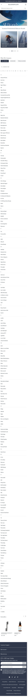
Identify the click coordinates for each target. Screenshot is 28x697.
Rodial (2, 469)
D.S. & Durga (3, 181)
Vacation (2, 570)
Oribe (2, 421)
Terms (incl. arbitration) (14, 673)
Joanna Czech (3, 297)
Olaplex (2, 416)
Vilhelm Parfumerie (5, 583)
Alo (1, 87)
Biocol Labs (3, 127)
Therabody (3, 542)
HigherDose (3, 262)
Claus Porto (3, 168)
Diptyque (2, 191)
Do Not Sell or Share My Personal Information (10, 684)
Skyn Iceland (3, 490)
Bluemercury (3, 135)
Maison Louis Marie (5, 348)
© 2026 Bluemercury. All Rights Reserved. (13, 693)
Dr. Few (2, 198)
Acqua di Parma (4, 77)
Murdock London (4, 373)
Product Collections (17, 690)
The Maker (3, 537)
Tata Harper (3, 525)
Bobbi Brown (3, 137)
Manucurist (3, 351)
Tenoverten (3, 527)
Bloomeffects (3, 130)
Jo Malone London (4, 295)
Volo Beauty (3, 591)
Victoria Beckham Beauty (6, 578)
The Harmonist (4, 532)
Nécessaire (3, 403)
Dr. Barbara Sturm (4, 193)
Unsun (2, 565)
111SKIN (2, 611)
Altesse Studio (4, 92)
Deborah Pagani (4, 183)
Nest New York (4, 393)
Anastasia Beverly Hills (5, 95)
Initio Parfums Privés (5, 277)
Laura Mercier (3, 325)
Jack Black (3, 287)
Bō (1, 150)
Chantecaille (3, 158)
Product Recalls (9, 690)
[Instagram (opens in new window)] (9, 676)
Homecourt (3, 264)
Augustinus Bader (4, 107)
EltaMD (2, 216)
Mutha (2, 375)
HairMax (2, 249)
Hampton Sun (3, 252)
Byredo (2, 148)
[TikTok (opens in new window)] (15, 676)
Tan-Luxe (2, 522)
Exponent (3, 226)
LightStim (3, 335)
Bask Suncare (3, 120)
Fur (1, 231)
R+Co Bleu (3, 459)
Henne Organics (4, 257)
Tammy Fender (4, 520)
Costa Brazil (3, 173)
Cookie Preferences (12, 681)
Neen (2, 391)
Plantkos (2, 441)
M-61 (2, 345)
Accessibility (14, 687)
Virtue (2, 588)
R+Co (2, 457)
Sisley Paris (3, 482)
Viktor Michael (4, 581)
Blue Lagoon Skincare (5, 132)
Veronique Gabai (4, 576)
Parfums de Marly (4, 429)
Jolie (1, 302)
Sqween (2, 500)
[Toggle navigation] (1, 4)
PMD (2, 444)
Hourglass (3, 267)
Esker (2, 221)
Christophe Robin (4, 163)
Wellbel (2, 596)
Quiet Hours (3, 452)
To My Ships (3, 545)
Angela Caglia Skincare (5, 97)
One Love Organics (4, 419)
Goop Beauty (3, 244)
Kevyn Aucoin (3, 307)
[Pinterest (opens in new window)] (18, 676)
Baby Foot (3, 115)
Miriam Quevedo (4, 366)
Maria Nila (3, 355)
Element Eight (3, 211)
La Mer (2, 318)
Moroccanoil (3, 371)
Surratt (2, 510)
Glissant (2, 241)
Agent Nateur (3, 85)
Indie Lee (2, 274)
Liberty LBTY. (3, 333)
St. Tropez (3, 502)
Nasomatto (3, 386)
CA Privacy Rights (22, 684)
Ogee (2, 414)
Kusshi (2, 312)
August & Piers (4, 105)
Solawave (3, 497)
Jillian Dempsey (4, 292)
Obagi (2, 409)
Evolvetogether (4, 223)
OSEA (2, 424)
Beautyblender (4, 125)
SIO (1, 480)
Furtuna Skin (3, 234)
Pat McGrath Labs (4, 431)
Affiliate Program (21, 687)
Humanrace (3, 269)
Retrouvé (2, 462)
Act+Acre (2, 80)
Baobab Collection (4, 117)
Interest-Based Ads (6, 687)
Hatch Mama (3, 254)
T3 (1, 517)
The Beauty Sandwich (5, 530)
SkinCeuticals (3, 485)
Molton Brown (4, 368)
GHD (2, 239)
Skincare (12, 61)
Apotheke (3, 100)
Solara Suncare (4, 495)
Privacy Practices (14, 671)
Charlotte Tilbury (4, 160)
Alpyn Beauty (3, 90)
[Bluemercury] (13, 4)
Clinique (2, 170)
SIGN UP (24, 663)
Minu (2, 363)
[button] (25, 4)
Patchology (3, 434)
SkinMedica (3, 487)
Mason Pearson (4, 360)
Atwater (2, 102)
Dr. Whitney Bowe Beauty (6, 201)
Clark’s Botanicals (4, 165)
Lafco (2, 320)
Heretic (2, 259)
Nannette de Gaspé (5, 381)
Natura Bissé (3, 388)
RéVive (2, 472)
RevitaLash (3, 464)
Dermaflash (3, 186)
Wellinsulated (3, 598)
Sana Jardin (3, 477)
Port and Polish (4, 446)
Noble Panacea (4, 398)
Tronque (2, 555)
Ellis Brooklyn (3, 213)
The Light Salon (4, 535)
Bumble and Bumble (5, 145)
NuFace (2, 401)
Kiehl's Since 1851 (4, 310)
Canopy (2, 155)
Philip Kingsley (4, 439)
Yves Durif (3, 606)
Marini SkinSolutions (5, 358)
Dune (2, 203)
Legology (2, 328)
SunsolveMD (3, 505)
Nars (2, 383)
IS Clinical (3, 282)
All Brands (5, 61)
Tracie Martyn (3, 550)
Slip (1, 492)
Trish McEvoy (3, 552)
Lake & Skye (3, 323)
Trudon (2, 558)
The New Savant (4, 540)
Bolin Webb (3, 140)
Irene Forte (3, 279)
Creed (2, 175)
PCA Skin (2, 436)
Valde (2, 573)
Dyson (2, 206)
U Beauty (2, 563)
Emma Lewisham (4, 218)
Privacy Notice (4, 681)
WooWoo (2, 601)
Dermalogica (3, 188)
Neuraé (2, 396)
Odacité (2, 411)
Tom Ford (3, 547)
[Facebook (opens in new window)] (12, 676)
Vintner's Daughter (4, 585)
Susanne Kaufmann (5, 512)
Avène (2, 110)
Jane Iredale (3, 290)
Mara (2, 353)
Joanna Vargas (4, 300)
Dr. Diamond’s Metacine (5, 196)
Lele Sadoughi (4, 330)
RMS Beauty (3, 467)
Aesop (2, 82)
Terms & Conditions (21, 681)
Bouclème (3, 142)
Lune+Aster (3, 338)
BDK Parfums (3, 122)
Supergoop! (3, 507)
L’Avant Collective (4, 340)
